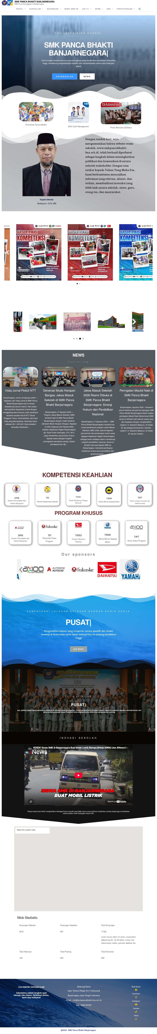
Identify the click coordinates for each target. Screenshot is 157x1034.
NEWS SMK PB (71, 9)
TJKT (140, 497)
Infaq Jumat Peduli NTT (20, 390)
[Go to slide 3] (80, 339)
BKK (109, 9)
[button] (140, 9)
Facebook (136, 994)
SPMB (98, 9)
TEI (47, 497)
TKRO (78, 497)
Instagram (136, 1001)
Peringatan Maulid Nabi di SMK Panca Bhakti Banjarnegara (136, 395)
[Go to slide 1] (77, 283)
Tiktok (136, 1016)
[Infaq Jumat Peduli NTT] (20, 376)
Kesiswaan (53, 9)
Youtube (136, 1008)
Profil (19, 9)
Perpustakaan (125, 9)
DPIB (16, 497)
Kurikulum (35, 9)
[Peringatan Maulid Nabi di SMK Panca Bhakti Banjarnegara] (136, 376)
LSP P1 (85, 9)
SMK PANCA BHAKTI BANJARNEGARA (34, 1)
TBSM (109, 498)
